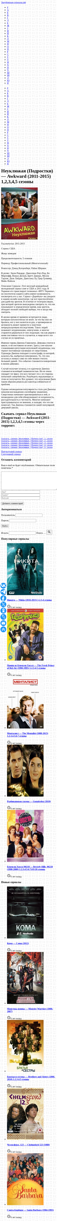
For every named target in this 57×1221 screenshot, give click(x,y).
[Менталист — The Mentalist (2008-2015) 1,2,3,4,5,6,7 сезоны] (25, 727)
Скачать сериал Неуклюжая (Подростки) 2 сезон (27, 441)
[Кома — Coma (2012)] (25, 937)
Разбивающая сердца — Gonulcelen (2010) (29, 801)
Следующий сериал (11, 454)
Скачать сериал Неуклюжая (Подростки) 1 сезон (27, 439)
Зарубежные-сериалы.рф (13, 2)
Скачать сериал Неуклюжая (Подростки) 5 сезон (27, 447)
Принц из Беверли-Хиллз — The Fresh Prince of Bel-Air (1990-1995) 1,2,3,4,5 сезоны (30, 666)
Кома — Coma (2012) (18, 943)
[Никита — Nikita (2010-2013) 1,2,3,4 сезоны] (25, 594)
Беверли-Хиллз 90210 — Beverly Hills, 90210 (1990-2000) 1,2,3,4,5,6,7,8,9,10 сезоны (30, 868)
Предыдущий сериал (11, 451)
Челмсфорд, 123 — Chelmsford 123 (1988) (28, 1145)
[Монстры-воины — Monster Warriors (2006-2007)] (25, 1003)
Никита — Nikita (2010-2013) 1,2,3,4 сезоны (29, 600)
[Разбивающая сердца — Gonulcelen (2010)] (25, 796)
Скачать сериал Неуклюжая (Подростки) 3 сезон (27, 443)
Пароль (4, 520)
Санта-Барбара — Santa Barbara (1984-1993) (30, 1210)
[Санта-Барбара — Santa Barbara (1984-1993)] (25, 1204)
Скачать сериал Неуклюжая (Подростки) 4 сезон (27, 445)
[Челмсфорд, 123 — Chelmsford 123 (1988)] (25, 1139)
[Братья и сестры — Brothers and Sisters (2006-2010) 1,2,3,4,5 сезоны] (25, 1071)
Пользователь (8, 515)
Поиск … (41, 533)
